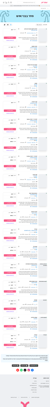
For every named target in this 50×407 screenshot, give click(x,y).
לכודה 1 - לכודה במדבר (31, 156)
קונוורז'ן (35, 246)
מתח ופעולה (29, 179)
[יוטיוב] (17, 370)
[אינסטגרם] (28, 370)
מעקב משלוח (34, 387)
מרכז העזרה (34, 383)
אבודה (35, 335)
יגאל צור (35, 336)
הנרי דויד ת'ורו (34, 30)
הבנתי (11, 5)
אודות (35, 381)
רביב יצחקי (35, 247)
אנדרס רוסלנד (34, 230)
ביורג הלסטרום (27, 230)
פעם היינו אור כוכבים (32, 64)
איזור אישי (34, 392)
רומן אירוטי (29, 69)
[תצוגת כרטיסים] (4, 24)
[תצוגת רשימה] (10, 24)
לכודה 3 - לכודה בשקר (32, 119)
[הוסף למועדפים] (19, 29)
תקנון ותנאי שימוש (35, 397)
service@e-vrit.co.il (45, 383)
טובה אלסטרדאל (33, 194)
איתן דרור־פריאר (33, 47)
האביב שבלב (34, 211)
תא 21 (35, 229)
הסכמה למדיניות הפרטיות (17, 5)
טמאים (35, 300)
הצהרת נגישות (14, 397)
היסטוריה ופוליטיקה (30, 33)
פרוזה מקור (33, 51)
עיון (34, 33)
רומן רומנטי (33, 69)
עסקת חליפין (34, 317)
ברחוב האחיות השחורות (31, 264)
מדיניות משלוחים (33, 385)
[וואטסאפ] (21, 370)
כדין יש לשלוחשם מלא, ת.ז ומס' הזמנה (44, 386)
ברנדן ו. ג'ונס (34, 213)
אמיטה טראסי (34, 282)
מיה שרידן (35, 66)
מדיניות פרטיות (24, 397)
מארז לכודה (34, 102)
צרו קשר (47, 381)
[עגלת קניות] (6, 3)
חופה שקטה (34, 46)
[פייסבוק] (32, 370)
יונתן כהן (35, 176)
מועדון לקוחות (34, 389)
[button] (4, 3)
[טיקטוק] (25, 370)
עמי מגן (35, 84)
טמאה (36, 83)
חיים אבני (35, 301)
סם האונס (35, 174)
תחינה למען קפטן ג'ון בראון (30, 29)
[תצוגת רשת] (7, 24)
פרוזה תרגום (33, 198)
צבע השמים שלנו (33, 281)
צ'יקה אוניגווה (34, 265)
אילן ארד (35, 318)
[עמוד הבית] (48, 8)
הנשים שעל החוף (33, 193)
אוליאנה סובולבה (33, 103)
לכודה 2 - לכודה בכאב (32, 137)
